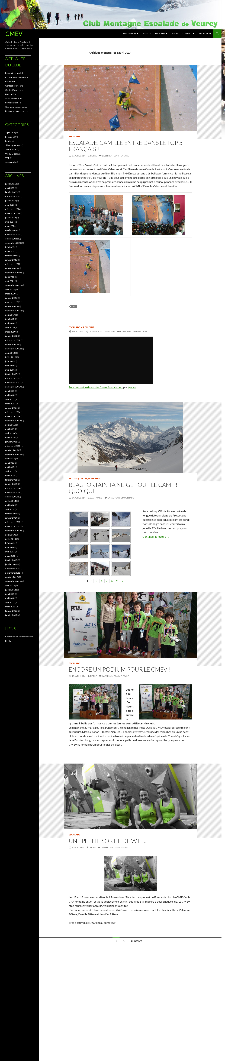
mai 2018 (9, 365)
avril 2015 (10, 471)
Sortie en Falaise (13, 102)
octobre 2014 (11, 496)
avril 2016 (10, 433)
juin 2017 (9, 391)
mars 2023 (10, 251)
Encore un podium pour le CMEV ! (119, 669)
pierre (93, 155)
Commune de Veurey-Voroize (19, 636)
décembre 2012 (12, 568)
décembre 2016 (12, 412)
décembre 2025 (12, 196)
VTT (7, 158)
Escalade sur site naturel (16, 77)
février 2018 (11, 374)
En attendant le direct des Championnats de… (96, 387)
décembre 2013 (12, 522)
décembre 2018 (12, 340)
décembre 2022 (12, 264)
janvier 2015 (11, 484)
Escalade (160, 33)
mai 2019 (9, 323)
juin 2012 (9, 594)
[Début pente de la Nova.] (79, 519)
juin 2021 (9, 276)
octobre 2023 (11, 238)
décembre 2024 (12, 209)
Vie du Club (87, 327)
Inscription (205, 33)
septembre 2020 (13, 285)
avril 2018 (10, 369)
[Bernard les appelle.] (121, 568)
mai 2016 (9, 429)
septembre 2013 (13, 530)
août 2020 (10, 289)
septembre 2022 (13, 272)
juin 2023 (9, 247)
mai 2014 (9, 505)
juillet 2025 (10, 200)
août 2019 (10, 314)
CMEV (13, 33)
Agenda (147, 33)
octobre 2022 (11, 268)
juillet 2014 (10, 501)
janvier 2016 (11, 441)
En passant (78, 331)
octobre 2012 (11, 577)
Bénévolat (10, 81)
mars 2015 (10, 475)
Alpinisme (10, 132)
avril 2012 (10, 602)
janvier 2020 (11, 298)
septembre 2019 (13, 310)
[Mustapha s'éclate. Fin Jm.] (100, 535)
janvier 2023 (11, 260)
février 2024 (11, 230)
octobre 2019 (11, 306)
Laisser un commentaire (115, 155)
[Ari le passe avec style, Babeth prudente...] (100, 519)
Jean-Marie (96, 497)
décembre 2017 (12, 378)
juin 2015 (9, 463)
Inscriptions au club (14, 73)
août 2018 (10, 353)
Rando (8, 141)
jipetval (132, 387)
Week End (93, 478)
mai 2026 (9, 188)
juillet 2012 (10, 589)
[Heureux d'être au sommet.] (121, 551)
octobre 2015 (11, 450)
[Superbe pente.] (79, 535)
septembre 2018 (13, 348)
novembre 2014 (12, 492)
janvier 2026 (11, 192)
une (74, 306)
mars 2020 (10, 293)
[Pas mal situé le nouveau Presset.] (121, 535)
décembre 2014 (12, 488)
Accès (175, 33)
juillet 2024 (10, 217)
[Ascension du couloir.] (121, 519)
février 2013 (11, 560)
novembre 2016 (12, 416)
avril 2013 (10, 551)
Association (129, 33)
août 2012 (10, 585)
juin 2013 (9, 543)
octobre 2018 (11, 344)
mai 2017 (9, 395)
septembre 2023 (13, 243)
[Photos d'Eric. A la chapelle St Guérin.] (100, 568)
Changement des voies (16, 107)
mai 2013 (9, 547)
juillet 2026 (10, 183)
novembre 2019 (12, 302)
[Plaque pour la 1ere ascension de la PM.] (79, 568)
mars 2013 (10, 556)
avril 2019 (10, 327)
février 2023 (11, 255)
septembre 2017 (13, 386)
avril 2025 (10, 205)
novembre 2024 (12, 213)
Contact (187, 33)
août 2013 (10, 534)
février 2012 (11, 611)
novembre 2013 (12, 526)
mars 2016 (10, 437)
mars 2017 (10, 403)
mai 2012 (9, 598)
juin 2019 (9, 319)
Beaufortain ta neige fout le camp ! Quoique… (123, 487)
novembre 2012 (12, 572)
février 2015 (11, 479)
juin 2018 (9, 361)
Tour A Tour (10, 149)
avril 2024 (10, 221)
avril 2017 (10, 399)
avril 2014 (10, 509)
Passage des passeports (16, 111)
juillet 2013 (10, 539)
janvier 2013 (11, 564)
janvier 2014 (11, 517)
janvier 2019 (11, 336)
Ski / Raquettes (78, 478)
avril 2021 (10, 281)
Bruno (111, 331)
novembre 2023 (12, 234)
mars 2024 (10, 226)
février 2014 (11, 513)
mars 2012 (10, 606)
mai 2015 (9, 467)
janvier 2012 (11, 615)
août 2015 (10, 458)
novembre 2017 (12, 382)
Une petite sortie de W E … (107, 840)
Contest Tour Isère (14, 85)
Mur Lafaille (10, 94)
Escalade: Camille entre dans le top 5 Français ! (125, 145)
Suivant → (138, 941)
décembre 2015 (12, 446)
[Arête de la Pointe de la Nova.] (100, 551)
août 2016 (10, 424)
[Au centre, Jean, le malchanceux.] (79, 551)
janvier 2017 (11, 408)
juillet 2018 (10, 357)
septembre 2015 (13, 454)
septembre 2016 (13, 420)
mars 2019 (10, 331)
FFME (8, 640)
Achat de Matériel (13, 98)
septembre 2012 (13, 581)
